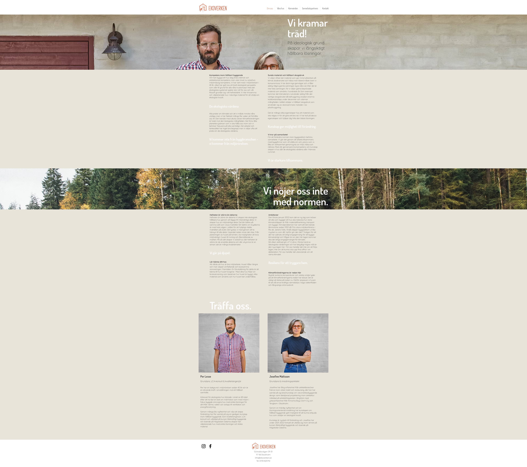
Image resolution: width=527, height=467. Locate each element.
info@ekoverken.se (263, 458)
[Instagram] (203, 446)
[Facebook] (210, 446)
